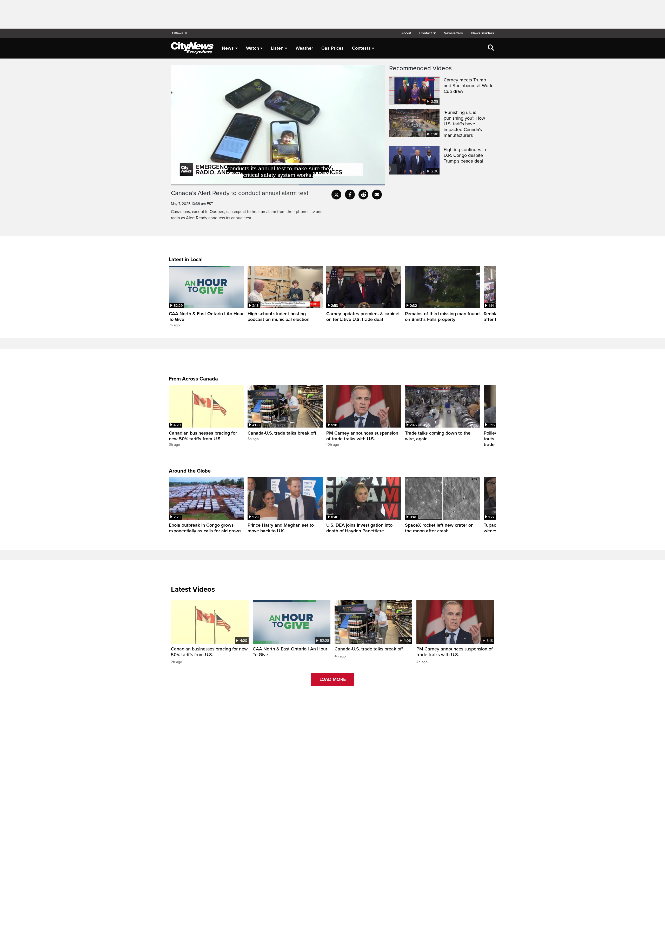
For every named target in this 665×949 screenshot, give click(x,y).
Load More (333, 679)
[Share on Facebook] (350, 194)
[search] (491, 48)
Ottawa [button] (177, 33)
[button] (427, 33)
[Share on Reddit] (363, 194)
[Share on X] (336, 194)
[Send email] (377, 194)
